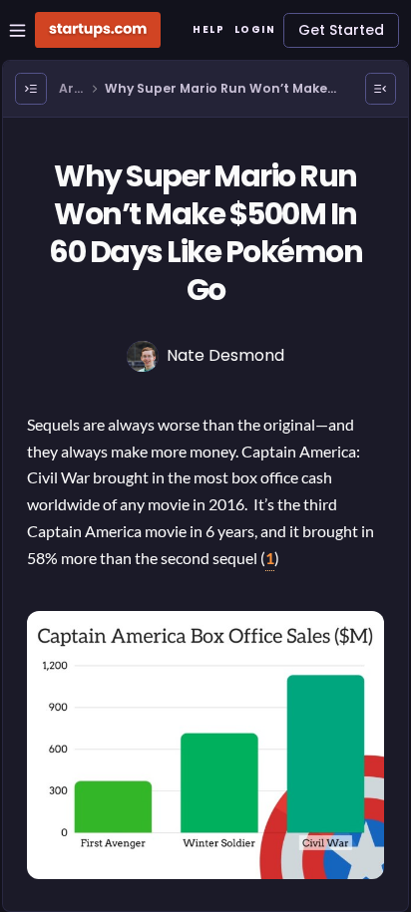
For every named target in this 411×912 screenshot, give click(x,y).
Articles (72, 89)
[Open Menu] (31, 89)
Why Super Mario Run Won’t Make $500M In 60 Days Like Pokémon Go (219, 89)
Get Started (341, 30)
